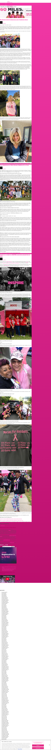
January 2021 (4, 654)
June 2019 (3, 671)
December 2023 (4, 622)
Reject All (38, 745)
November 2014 (4, 723)
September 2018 (4, 680)
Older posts (2, 525)
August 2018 (4, 681)
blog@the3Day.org (7, 539)
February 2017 (4, 698)
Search (1, 546)
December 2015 (4, 711)
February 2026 (4, 597)
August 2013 (4, 737)
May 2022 (3, 639)
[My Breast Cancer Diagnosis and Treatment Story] (16, 17)
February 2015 (4, 720)
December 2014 (4, 722)
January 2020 (4, 665)
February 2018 (4, 686)
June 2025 (3, 605)
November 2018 (4, 678)
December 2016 (4, 699)
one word (20, 521)
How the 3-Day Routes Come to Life (8, 569)
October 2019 (4, 668)
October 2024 (4, 612)
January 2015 (4, 721)
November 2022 (4, 634)
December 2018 (4, 677)
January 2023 (4, 632)
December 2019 (4, 666)
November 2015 (4, 712)
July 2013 (3, 738)
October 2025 (4, 601)
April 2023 (3, 629)
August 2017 (4, 692)
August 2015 (4, 714)
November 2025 (4, 600)
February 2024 (4, 620)
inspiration (17, 521)
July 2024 (3, 615)
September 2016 (4, 702)
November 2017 (4, 689)
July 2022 (3, 638)
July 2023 (3, 626)
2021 (2, 521)
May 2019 (3, 672)
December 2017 (4, 688)
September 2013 (4, 736)
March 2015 (4, 719)
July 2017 (3, 693)
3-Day (10, 530)
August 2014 (4, 726)
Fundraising (10, 5)
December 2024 (4, 610)
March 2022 (4, 641)
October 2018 (4, 679)
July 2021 (3, 649)
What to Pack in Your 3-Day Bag (7, 570)
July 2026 (3, 593)
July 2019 (3, 670)
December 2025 (4, 599)
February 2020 (4, 664)
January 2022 (4, 643)
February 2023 (4, 631)
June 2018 (3, 683)
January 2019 (4, 676)
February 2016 (4, 709)
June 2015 (3, 716)
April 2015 (3, 718)
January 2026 (4, 598)
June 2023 (3, 627)
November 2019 (4, 667)
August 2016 (4, 703)
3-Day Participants (13, 521)
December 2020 (4, 655)
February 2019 (4, 675)
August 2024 (4, 614)
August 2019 (4, 669)
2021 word (4, 521)
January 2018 (4, 687)
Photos (8, 4)
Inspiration (9, 2)
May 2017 (3, 695)
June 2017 (3, 694)
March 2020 (4, 663)
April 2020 (3, 662)
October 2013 (4, 735)
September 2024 (4, 613)
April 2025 (3, 607)
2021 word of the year (8, 521)
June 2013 (3, 739)
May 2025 (3, 606)
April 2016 (3, 707)
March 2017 (4, 697)
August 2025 (4, 603)
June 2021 (3, 650)
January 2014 (4, 732)
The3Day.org (12, 542)
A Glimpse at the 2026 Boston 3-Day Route (9, 568)
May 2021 (3, 651)
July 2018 (3, 682)
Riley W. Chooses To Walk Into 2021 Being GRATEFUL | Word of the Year (11, 520)
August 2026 (4, 592)
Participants (22, 521)
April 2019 (3, 673)
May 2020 (3, 661)
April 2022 (3, 640)
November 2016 (4, 700)
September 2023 (4, 624)
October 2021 (4, 646)
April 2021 (3, 652)
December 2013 (4, 733)
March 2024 (4, 619)
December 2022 (4, 633)
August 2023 (4, 625)
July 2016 (3, 704)
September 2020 (4, 658)
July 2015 (3, 715)
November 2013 (4, 734)
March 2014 (4, 730)
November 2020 (4, 656)
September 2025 (4, 602)
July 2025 (3, 604)
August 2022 (4, 637)
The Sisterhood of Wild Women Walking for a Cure (14, 165)
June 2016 (3, 705)
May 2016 (3, 706)
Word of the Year (9, 261)
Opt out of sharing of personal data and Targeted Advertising (38, 742)
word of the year (30, 521)
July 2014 (3, 727)
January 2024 (4, 621)
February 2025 (4, 609)
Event (8, 3)
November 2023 (4, 623)
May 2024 (3, 617)
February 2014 (4, 731)
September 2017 (4, 691)
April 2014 (3, 729)
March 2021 (4, 653)
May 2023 (3, 628)
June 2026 (3, 594)
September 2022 (4, 636)
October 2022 (4, 635)
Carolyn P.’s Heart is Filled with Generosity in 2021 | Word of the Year (11, 518)
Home (8, 1)
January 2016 (4, 710)
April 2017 (3, 696)
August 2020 (4, 659)
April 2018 (3, 684)
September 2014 (4, 725)
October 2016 (4, 701)
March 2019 (4, 674)
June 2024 (3, 616)
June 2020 (3, 660)
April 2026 (3, 595)
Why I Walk (26, 521)
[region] (25, 745)
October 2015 (4, 713)
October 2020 (4, 657)
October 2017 (4, 690)
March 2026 (4, 596)
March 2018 (4, 685)
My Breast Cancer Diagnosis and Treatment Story (14, 19)
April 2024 (3, 618)
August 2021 (4, 648)
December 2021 (4, 644)
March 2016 (4, 708)
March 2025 (4, 608)
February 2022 (4, 642)
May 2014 (3, 728)
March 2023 (4, 630)
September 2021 (4, 647)
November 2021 (4, 645)
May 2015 (3, 717)
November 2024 (4, 611)
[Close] (49, 745)
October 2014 (4, 724)
